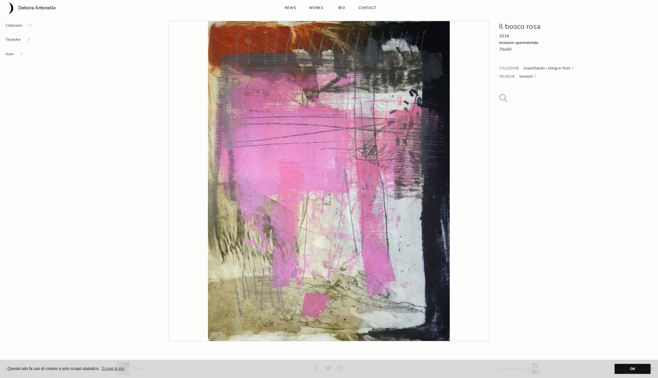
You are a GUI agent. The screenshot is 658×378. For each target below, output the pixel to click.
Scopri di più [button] (113, 368)
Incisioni (526, 76)
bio (342, 8)
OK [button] (632, 369)
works (316, 8)
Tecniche (507, 76)
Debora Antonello (36, 8)
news (290, 8)
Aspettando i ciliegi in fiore (547, 68)
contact (368, 8)
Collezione (509, 68)
